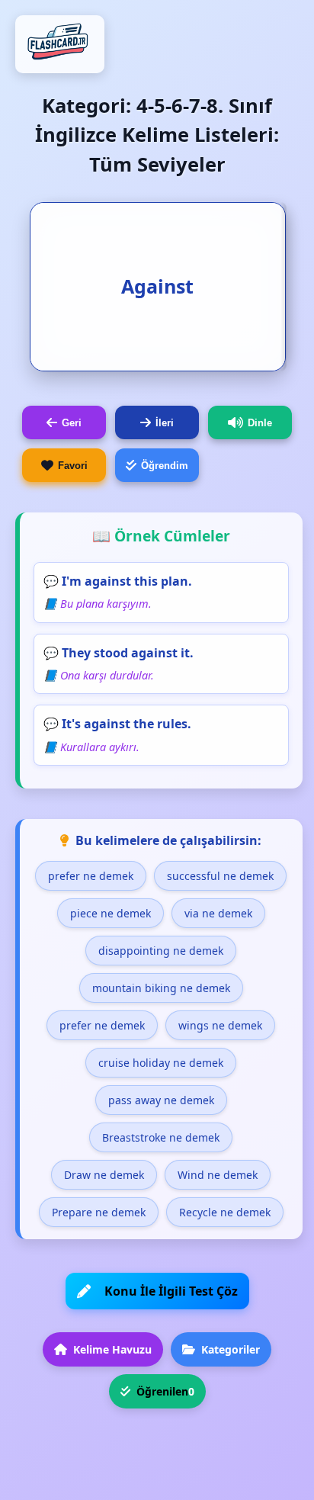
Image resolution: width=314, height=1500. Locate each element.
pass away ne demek (161, 1100)
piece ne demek (110, 913)
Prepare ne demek (99, 1212)
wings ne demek (220, 1025)
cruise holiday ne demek (160, 1062)
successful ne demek (220, 876)
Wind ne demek (218, 1175)
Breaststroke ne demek (160, 1137)
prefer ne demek (90, 876)
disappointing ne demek (160, 950)
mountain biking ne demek (161, 988)
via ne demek (218, 913)
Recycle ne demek (225, 1212)
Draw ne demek (104, 1175)
